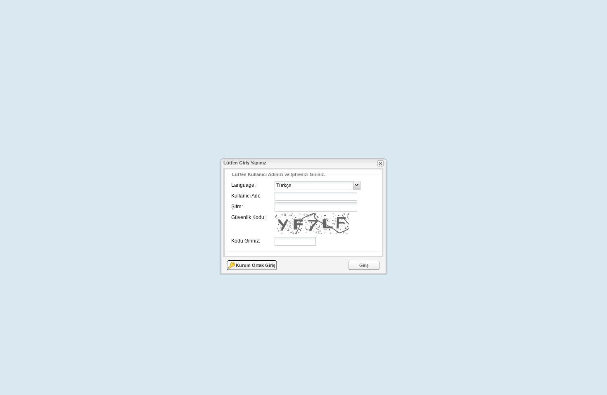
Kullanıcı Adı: (245, 196)
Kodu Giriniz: (245, 241)
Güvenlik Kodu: (248, 217)
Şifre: (237, 206)
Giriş (364, 265)
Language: (243, 185)
